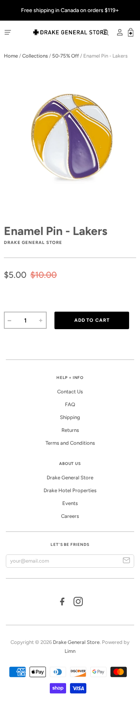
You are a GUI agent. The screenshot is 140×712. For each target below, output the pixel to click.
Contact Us (70, 392)
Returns (70, 430)
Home (11, 56)
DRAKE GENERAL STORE (33, 242)
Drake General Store (70, 478)
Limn (70, 651)
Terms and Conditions (70, 443)
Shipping (70, 417)
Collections (35, 56)
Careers (70, 516)
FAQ (70, 404)
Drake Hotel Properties (70, 490)
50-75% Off (65, 56)
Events (70, 503)
